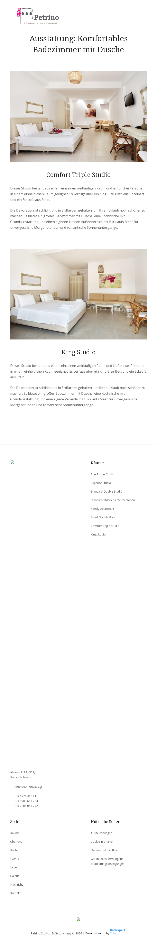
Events (14, 859)
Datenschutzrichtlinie (104, 850)
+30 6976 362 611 (26, 796)
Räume (15, 833)
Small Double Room (104, 517)
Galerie (14, 876)
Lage (13, 867)
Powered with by (97, 933)
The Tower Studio (102, 474)
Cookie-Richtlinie (102, 841)
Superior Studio (101, 483)
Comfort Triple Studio (78, 174)
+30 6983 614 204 (26, 801)
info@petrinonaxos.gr (28, 787)
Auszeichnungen (101, 833)
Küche (14, 850)
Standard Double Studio (106, 491)
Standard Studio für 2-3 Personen (113, 500)
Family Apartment (102, 509)
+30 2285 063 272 (26, 806)
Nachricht (16, 884)
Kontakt (15, 893)
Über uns (16, 841)
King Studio (78, 352)
